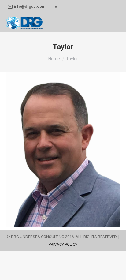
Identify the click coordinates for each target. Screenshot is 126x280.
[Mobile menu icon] (114, 23)
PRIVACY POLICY (63, 244)
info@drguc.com (29, 6)
